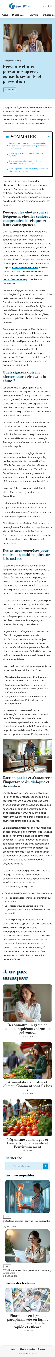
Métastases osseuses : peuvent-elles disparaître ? (26, 1222)
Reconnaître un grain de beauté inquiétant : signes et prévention (27, 1028)
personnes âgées (23, 231)
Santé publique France (25, 267)
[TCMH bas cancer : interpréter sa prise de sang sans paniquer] (27, 1246)
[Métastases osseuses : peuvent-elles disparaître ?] (27, 1196)
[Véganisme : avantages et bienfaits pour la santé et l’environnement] (27, 1117)
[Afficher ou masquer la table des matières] (43, 136)
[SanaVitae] (19, 6)
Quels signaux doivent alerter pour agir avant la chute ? (28, 154)
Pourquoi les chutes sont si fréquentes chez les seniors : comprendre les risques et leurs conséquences (28, 146)
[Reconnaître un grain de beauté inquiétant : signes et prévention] (27, 1003)
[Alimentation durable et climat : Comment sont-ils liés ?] (27, 1060)
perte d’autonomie (14, 279)
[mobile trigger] (5, 6)
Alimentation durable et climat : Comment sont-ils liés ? (27, 1085)
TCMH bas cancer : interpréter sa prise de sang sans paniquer (27, 1271)
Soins (7, 1266)
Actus (7, 1217)
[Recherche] (43, 6)
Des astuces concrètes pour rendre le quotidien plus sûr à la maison (25, 162)
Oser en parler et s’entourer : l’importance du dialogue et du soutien (28, 169)
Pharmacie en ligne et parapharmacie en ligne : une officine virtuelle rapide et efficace (27, 1321)
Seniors (9, 90)
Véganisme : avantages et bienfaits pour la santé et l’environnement (27, 1143)
